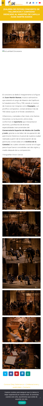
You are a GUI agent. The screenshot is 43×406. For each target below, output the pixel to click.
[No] (40, 398)
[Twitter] (36, 2)
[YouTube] (39, 2)
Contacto (26, 387)
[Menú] (2, 3)
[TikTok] (30, 2)
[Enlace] (15, 2)
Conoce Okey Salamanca (14, 384)
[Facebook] (33, 2)
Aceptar (22, 403)
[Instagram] (27, 2)
